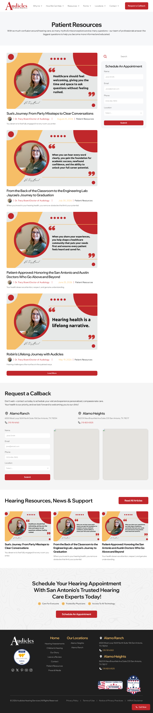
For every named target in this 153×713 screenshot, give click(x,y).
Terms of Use (89, 700)
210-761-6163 (13, 422)
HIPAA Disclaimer (135, 700)
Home (54, 638)
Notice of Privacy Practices (111, 700)
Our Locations (77, 638)
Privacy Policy (72, 700)
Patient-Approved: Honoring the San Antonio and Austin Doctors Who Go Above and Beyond (123, 548)
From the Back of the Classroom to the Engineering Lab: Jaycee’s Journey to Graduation (75, 548)
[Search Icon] (124, 56)
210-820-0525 (87, 422)
